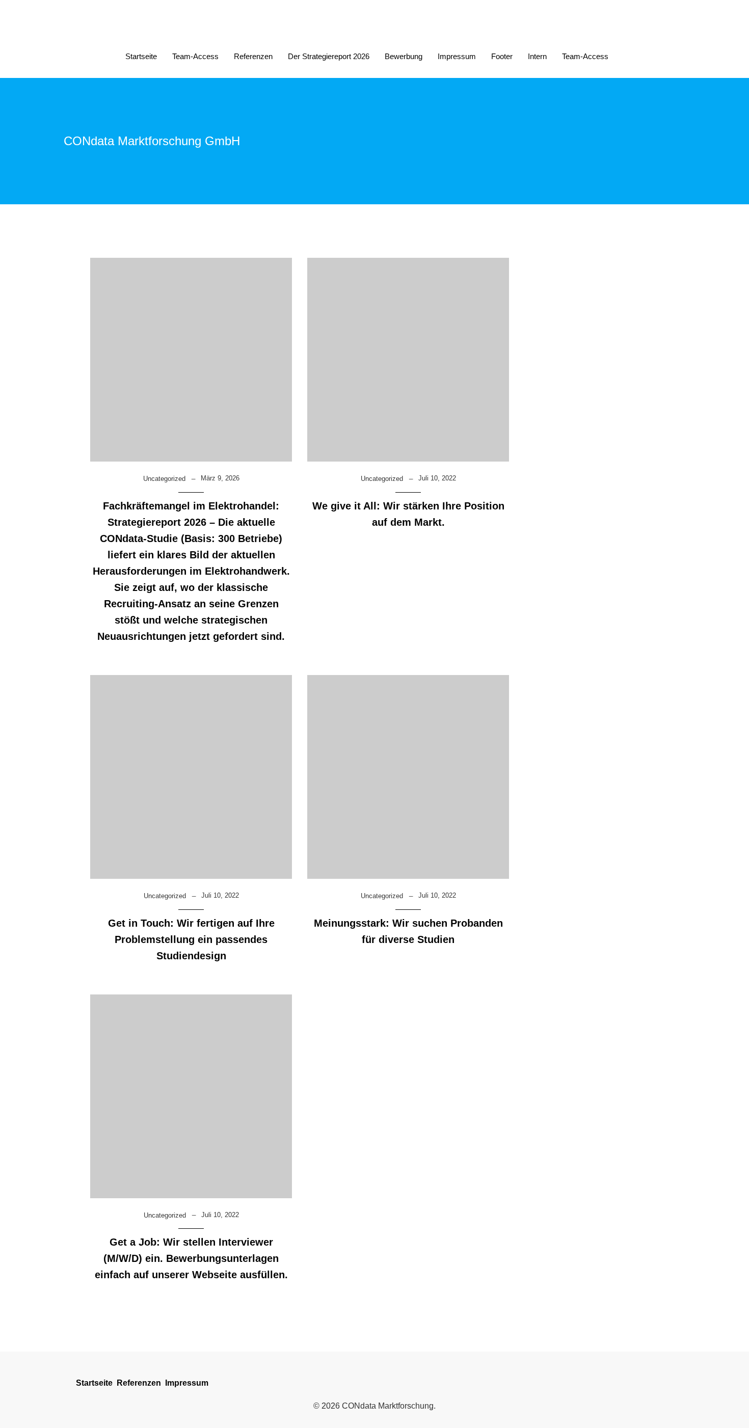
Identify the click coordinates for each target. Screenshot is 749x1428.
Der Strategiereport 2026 (328, 56)
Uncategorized (164, 478)
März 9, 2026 (220, 478)
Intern (537, 56)
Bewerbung (403, 56)
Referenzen (253, 56)
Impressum (457, 56)
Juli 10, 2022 (437, 478)
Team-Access (195, 56)
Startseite (141, 56)
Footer (502, 56)
